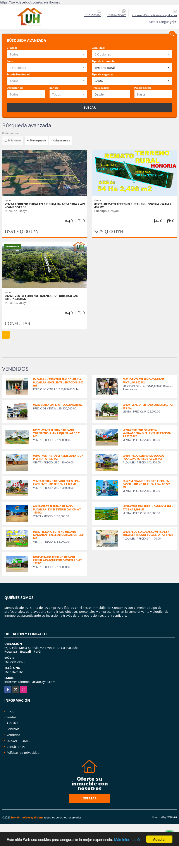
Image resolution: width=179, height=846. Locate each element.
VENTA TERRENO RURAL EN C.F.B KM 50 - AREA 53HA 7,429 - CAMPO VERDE (45, 205)
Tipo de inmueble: (103, 61)
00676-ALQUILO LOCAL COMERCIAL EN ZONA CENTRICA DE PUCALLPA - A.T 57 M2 (148, 533)
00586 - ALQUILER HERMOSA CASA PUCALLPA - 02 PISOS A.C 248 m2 (143, 457)
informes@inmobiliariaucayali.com (29, 682)
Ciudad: (12, 48)
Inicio (10, 711)
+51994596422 (116, 15)
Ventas (11, 717)
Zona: (10, 61)
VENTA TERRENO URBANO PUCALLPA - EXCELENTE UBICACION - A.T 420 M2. (56, 482)
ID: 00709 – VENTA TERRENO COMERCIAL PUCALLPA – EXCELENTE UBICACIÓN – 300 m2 (58, 382)
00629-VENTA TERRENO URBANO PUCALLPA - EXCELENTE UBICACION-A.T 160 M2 (57, 509)
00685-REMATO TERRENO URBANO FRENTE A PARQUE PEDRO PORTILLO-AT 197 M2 (57, 560)
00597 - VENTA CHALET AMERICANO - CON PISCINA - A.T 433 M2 (58, 457)
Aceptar (159, 839)
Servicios (13, 729)
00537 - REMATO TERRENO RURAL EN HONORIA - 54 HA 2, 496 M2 (133, 205)
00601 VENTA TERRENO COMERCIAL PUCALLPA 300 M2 (144, 381)
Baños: (53, 88)
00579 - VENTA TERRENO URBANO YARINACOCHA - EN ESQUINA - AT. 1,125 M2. (56, 433)
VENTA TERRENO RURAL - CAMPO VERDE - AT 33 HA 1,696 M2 (148, 508)
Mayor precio (62, 140)
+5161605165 (92, 15)
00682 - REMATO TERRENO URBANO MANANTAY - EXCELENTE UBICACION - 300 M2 (58, 535)
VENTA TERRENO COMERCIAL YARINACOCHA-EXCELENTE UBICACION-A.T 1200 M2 (147, 433)
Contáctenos (16, 747)
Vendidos (13, 735)
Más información (127, 839)
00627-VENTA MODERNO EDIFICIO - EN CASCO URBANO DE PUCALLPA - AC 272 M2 (146, 484)
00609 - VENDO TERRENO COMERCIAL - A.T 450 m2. (148, 406)
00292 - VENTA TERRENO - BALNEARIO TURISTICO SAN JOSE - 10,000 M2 (42, 297)
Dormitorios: (15, 88)
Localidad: (98, 48)
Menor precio (37, 140)
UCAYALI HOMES (18, 741)
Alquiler (12, 723)
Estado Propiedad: (18, 74)
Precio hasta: (142, 88)
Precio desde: (100, 88)
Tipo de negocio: (102, 74)
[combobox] (47, 54)
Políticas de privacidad (23, 752)
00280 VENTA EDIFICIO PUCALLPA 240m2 (58, 405)
